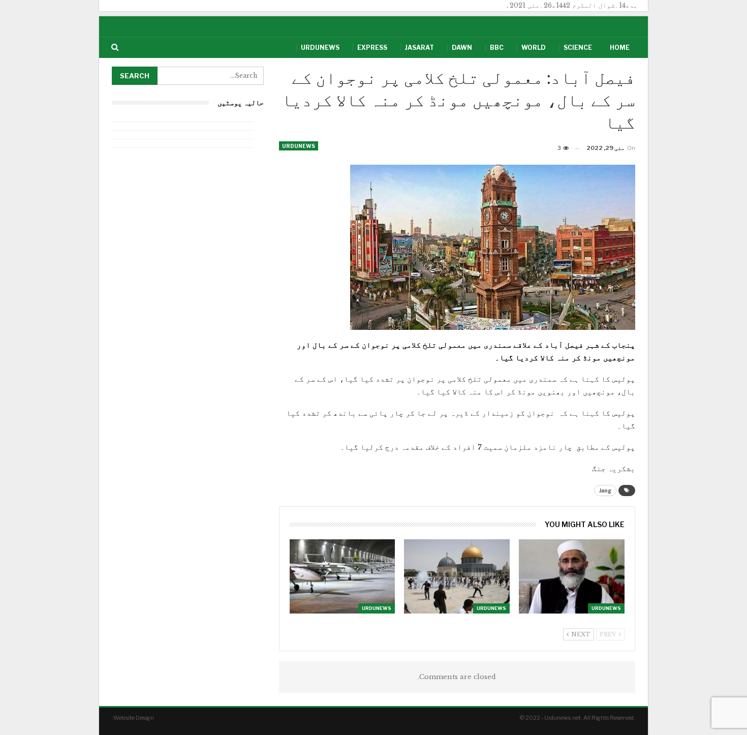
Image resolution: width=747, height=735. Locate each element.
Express (372, 47)
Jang (605, 490)
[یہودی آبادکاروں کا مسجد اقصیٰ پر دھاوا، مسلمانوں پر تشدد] (457, 576)
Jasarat (419, 47)
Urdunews (320, 47)
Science (578, 47)
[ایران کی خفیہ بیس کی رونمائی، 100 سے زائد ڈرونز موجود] (342, 576)
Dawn (462, 47)
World (533, 47)
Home (620, 47)
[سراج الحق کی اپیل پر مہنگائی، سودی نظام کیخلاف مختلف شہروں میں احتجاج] (572, 576)
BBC (497, 47)
